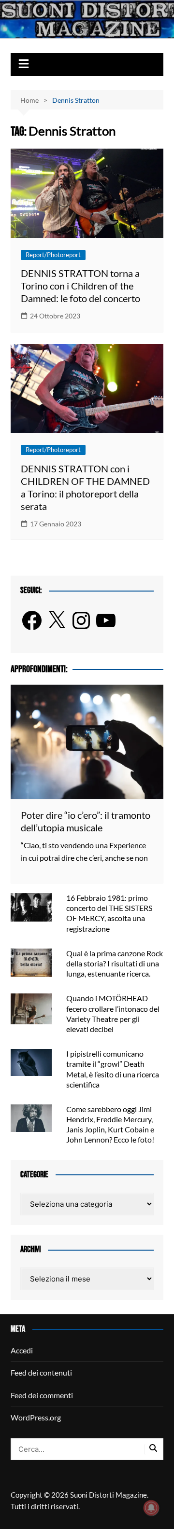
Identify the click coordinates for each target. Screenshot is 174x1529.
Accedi (22, 1350)
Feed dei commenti (42, 1395)
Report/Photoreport (53, 255)
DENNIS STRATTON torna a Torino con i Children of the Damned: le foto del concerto (80, 285)
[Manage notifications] (151, 1507)
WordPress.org (36, 1417)
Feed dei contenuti (41, 1372)
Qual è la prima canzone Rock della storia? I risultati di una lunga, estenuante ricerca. (114, 963)
